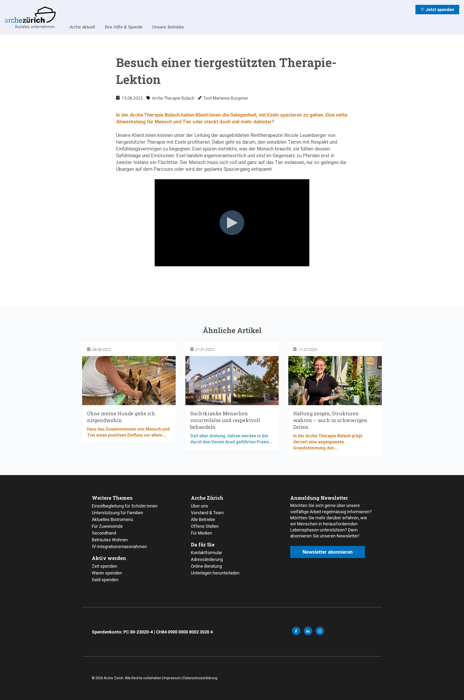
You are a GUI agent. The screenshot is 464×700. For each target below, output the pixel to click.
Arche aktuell (82, 27)
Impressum (172, 678)
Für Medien (201, 533)
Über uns (199, 505)
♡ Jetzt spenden (437, 9)
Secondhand (104, 533)
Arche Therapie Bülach (173, 98)
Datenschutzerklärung (200, 678)
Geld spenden (105, 579)
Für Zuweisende (107, 526)
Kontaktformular (206, 552)
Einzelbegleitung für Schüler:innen (125, 505)
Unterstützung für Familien (117, 512)
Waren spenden (107, 572)
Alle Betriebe (203, 519)
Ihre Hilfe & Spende (124, 27)
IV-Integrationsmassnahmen (119, 546)
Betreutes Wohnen (110, 539)
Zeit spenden (104, 566)
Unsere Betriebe (168, 27)
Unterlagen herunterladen (215, 572)
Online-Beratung (206, 566)
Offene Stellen (205, 526)
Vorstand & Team (207, 512)
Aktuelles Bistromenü (112, 519)
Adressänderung (207, 559)
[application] (232, 280)
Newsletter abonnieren (328, 552)
